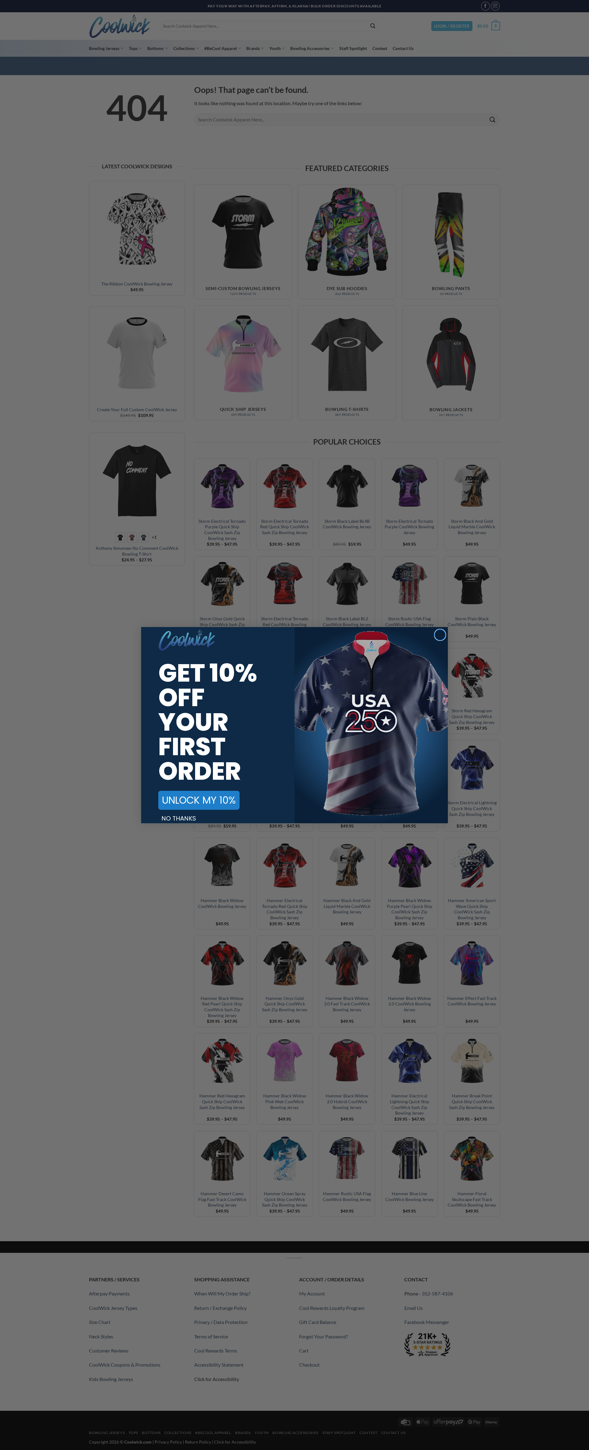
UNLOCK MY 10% (199, 800)
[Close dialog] (440, 634)
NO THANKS (178, 818)
